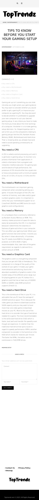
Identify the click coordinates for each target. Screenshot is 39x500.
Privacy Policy (24, 468)
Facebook (11, 494)
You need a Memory (10, 91)
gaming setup (7, 347)
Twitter (28, 494)
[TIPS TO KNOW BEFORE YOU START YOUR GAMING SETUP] (19, 63)
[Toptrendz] (19, 14)
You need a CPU (11, 84)
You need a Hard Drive (11, 98)
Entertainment (12, 22)
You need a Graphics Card (12, 94)
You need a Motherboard (12, 87)
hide (11, 79)
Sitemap (9, 470)
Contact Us (10, 468)
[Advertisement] (19, 410)
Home (4, 22)
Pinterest (20, 494)
